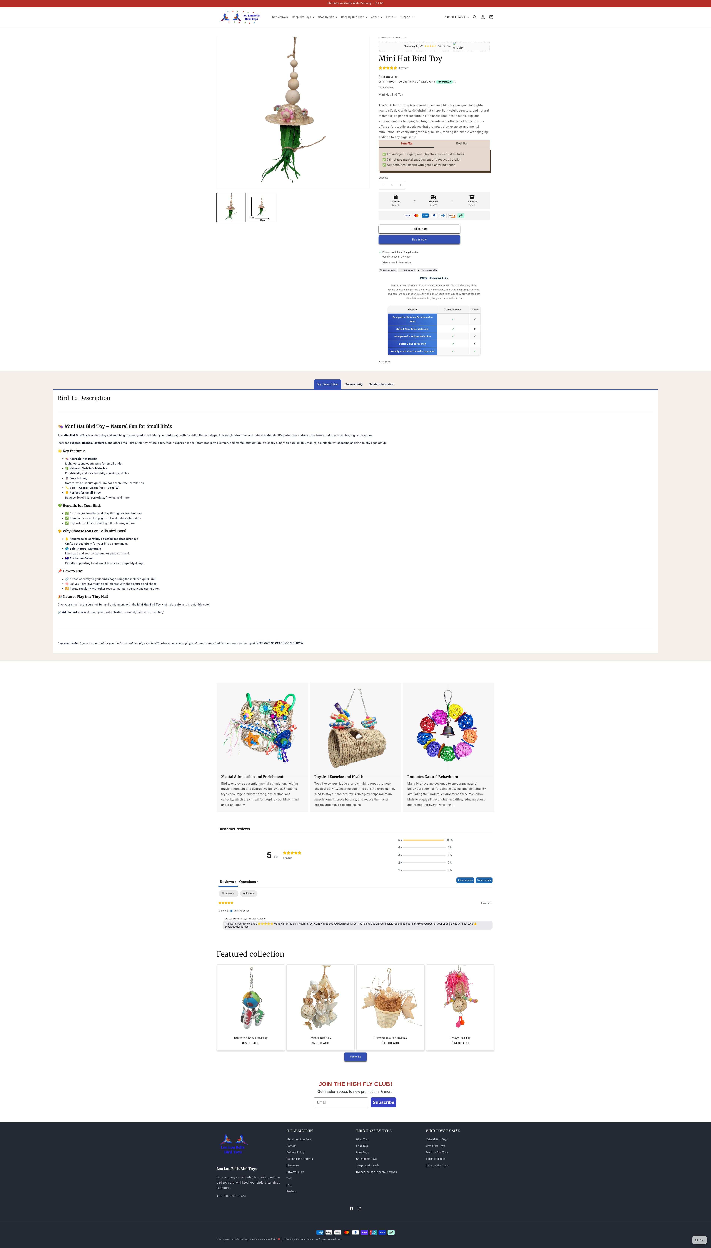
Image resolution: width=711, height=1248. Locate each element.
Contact (291, 1145)
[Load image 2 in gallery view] (262, 207)
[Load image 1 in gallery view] (231, 207)
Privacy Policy (295, 1171)
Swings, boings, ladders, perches (376, 1171)
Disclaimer (292, 1165)
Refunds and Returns (299, 1158)
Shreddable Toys (366, 1158)
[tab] (327, 384)
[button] (303, 17)
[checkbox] (248, 893)
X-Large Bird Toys (437, 1165)
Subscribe (383, 1102)
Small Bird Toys (435, 1145)
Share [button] (386, 362)
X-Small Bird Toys (437, 1139)
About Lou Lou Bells (298, 1139)
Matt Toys (362, 1152)
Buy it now (419, 239)
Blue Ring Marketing (295, 1239)
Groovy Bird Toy (460, 1038)
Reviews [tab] (228, 881)
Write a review (484, 880)
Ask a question (465, 880)
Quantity (383, 177)
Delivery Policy (295, 1152)
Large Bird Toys (435, 1158)
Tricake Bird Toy (320, 1038)
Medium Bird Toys (437, 1152)
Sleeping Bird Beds (367, 1165)
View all (355, 1057)
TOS (289, 1178)
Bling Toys (362, 1139)
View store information (396, 262)
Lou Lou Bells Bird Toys (237, 1239)
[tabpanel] (355, 914)
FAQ (289, 1184)
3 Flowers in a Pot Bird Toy (390, 1038)
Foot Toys (362, 1145)
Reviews (291, 1191)
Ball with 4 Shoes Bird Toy (251, 1038)
